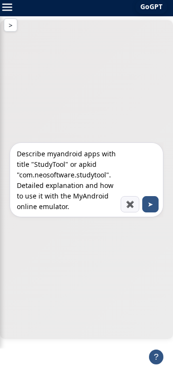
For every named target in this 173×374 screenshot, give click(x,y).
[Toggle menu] (7, 8)
